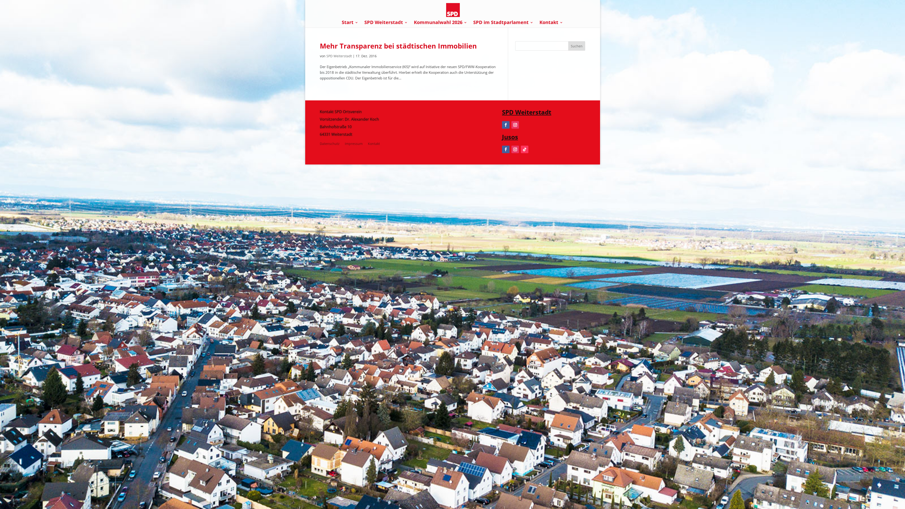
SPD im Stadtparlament (501, 23)
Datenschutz (330, 144)
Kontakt (548, 23)
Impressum (354, 144)
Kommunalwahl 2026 (438, 23)
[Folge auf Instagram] (515, 125)
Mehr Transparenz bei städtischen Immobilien (398, 45)
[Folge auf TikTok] (524, 149)
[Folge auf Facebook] (506, 125)
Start (348, 23)
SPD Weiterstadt (383, 23)
